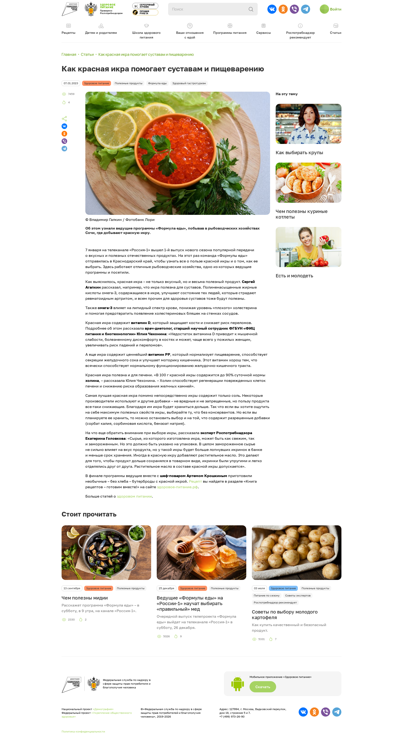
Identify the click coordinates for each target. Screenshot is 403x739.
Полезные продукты (131, 588)
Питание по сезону (267, 595)
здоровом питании (134, 496)
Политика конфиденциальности (83, 731)
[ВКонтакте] (64, 126)
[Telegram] (64, 148)
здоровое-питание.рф (177, 487)
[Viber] (64, 141)
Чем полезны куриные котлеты (302, 214)
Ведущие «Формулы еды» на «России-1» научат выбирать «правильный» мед (190, 603)
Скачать (262, 686)
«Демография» (103, 709)
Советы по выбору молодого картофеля (285, 614)
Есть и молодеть (294, 275)
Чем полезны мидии (85, 597)
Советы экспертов (298, 595)
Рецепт (195, 481)
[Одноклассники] (64, 133)
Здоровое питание (98, 588)
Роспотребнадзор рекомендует (275, 602)
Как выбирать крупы (299, 152)
